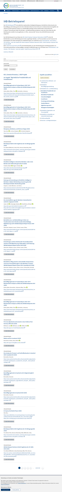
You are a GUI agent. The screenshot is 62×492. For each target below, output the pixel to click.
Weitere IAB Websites (7, 0)
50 (55, 54)
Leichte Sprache (41, 0)
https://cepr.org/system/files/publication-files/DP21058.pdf (18, 133)
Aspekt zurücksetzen (44, 77)
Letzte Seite (37, 468)
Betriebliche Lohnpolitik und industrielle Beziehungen (47, 115)
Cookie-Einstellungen (22, 483)
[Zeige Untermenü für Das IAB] (54, 10)
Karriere (46, 10)
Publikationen (15, 10)
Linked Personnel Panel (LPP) (13, 45)
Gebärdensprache (32, 0)
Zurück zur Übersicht (8, 52)
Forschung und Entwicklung (47, 101)
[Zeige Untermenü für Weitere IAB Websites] (11, 1)
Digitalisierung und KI (46, 105)
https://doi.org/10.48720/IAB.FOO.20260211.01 (15, 206)
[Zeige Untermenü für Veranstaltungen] (29, 10)
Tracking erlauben (5, 489)
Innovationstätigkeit (46, 97)
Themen (8, 10)
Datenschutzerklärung (5, 484)
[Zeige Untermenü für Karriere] (48, 10)
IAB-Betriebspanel (10, 25)
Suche (5, 58)
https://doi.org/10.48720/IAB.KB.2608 (13, 169)
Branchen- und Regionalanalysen (48, 120)
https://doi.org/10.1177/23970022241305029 (14, 328)
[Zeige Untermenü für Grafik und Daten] (39, 10)
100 (57, 54)
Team (42, 10)
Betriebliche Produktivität (47, 94)
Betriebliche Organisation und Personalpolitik (48, 111)
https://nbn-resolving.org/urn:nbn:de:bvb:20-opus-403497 (18, 418)
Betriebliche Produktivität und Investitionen (48, 91)
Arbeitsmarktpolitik (45, 118)
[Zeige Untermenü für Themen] (10, 10)
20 (54, 54)
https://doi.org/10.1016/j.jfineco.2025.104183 (14, 342)
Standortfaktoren (45, 103)
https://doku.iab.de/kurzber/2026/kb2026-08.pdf (15, 168)
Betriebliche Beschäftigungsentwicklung (47, 85)
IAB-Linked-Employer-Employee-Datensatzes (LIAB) (35, 37)
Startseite (5, 11)
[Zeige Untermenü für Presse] (15, 1)
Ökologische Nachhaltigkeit (47, 107)
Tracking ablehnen (15, 489)
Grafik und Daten (35, 10)
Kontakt (17, 0)
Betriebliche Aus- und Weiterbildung (49, 88)
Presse (14, 0)
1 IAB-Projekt (22, 75)
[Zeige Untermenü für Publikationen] (19, 10)
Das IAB (51, 10)
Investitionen (44, 99)
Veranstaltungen (25, 10)
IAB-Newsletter (23, 0)
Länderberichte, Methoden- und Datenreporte (48, 81)
